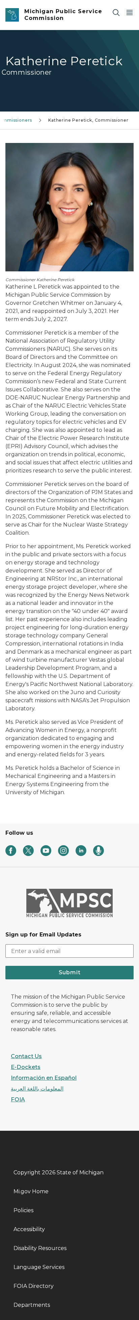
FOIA (18, 1099)
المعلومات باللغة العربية (37, 1088)
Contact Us (26, 1056)
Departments (31, 1305)
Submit (70, 972)
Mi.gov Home (31, 1191)
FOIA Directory (33, 1286)
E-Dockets (25, 1067)
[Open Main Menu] (130, 12)
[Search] (116, 12)
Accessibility (29, 1229)
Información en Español (44, 1078)
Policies (23, 1210)
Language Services (38, 1267)
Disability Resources (39, 1248)
